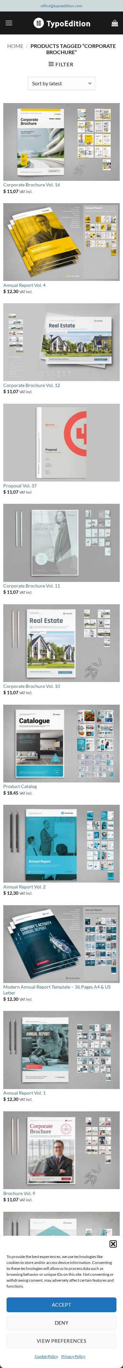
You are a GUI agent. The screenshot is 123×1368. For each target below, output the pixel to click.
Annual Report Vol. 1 (24, 1093)
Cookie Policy (46, 1356)
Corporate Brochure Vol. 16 (31, 184)
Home (15, 46)
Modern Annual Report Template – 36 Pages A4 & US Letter (57, 989)
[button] (113, 1244)
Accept (62, 1305)
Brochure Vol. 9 (19, 1193)
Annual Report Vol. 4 (24, 285)
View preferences (61, 1341)
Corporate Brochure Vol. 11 (31, 585)
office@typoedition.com (61, 5)
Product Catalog (20, 786)
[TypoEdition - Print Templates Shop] (61, 23)
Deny (62, 1323)
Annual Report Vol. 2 (24, 886)
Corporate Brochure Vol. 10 (31, 686)
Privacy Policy (73, 1356)
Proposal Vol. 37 (20, 485)
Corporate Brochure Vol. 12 (31, 385)
